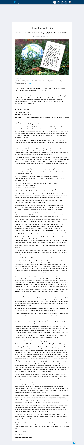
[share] (74, 443)
